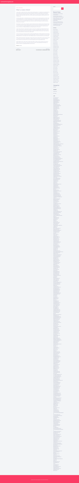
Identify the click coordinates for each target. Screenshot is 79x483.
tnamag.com (55, 350)
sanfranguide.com (55, 247)
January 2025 (55, 44)
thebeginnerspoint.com (56, 245)
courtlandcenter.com (56, 331)
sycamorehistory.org (56, 410)
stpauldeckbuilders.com (56, 387)
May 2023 (54, 69)
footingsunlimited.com (56, 388)
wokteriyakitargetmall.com (57, 207)
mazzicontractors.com (56, 419)
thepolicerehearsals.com (56, 252)
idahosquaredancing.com (56, 179)
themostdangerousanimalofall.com (58, 251)
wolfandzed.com (55, 405)
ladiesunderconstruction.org (57, 154)
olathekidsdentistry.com (56, 193)
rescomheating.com (56, 464)
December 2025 (55, 33)
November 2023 (55, 61)
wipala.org (54, 233)
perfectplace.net (55, 224)
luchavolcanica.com (56, 324)
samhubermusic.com (56, 469)
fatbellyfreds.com (55, 423)
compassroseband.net (56, 347)
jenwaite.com (55, 449)
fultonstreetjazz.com (56, 147)
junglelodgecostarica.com (56, 302)
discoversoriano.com (56, 244)
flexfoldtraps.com (55, 381)
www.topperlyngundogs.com (57, 376)
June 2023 (54, 68)
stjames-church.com (56, 279)
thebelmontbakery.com (56, 118)
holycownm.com (55, 325)
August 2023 (55, 65)
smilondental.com (55, 200)
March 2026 (55, 29)
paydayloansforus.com (56, 117)
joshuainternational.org (56, 371)
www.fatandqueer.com (56, 384)
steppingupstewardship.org (57, 400)
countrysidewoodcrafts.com (57, 120)
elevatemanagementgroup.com (57, 450)
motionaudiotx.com (56, 462)
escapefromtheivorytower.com (57, 165)
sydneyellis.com (55, 209)
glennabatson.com (55, 258)
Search (54, 6)
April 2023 (54, 71)
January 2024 (55, 58)
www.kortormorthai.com (56, 383)
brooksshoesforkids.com (56, 351)
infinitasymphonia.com (56, 271)
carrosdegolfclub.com (56, 160)
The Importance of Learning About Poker (43, 49)
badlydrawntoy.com (56, 366)
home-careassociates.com (56, 228)
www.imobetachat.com (56, 364)
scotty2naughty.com (56, 280)
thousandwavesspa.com (56, 330)
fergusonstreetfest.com (56, 437)
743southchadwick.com (56, 166)
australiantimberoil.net (56, 156)
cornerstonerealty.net (56, 411)
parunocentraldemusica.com (57, 428)
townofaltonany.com (56, 312)
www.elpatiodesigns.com (56, 424)
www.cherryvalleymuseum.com (57, 151)
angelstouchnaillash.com (56, 198)
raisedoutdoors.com (56, 174)
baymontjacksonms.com (56, 311)
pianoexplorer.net (55, 416)
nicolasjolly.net (55, 270)
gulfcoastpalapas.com (56, 355)
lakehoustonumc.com (56, 367)
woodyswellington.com (56, 422)
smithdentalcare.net (56, 467)
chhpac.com (54, 460)
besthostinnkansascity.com (57, 466)
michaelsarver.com (55, 204)
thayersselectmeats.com (56, 352)
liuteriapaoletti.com (56, 315)
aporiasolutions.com (56, 353)
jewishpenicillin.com (56, 213)
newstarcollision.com (56, 201)
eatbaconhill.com (55, 113)
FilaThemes (46, 479)
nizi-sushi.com (55, 295)
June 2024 (54, 51)
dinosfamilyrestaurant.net (56, 157)
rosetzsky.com (55, 276)
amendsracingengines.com (56, 382)
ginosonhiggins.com (56, 307)
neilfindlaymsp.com (56, 332)
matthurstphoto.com (56, 439)
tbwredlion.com (55, 433)
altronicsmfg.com (55, 112)
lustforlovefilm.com (56, 269)
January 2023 (55, 75)
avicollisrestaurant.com (56, 333)
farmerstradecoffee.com (56, 361)
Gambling (20, 45)
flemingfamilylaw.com (56, 453)
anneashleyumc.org (56, 385)
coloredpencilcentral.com (56, 171)
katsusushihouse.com (56, 273)
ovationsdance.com (56, 218)
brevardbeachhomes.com (56, 164)
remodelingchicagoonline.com (57, 397)
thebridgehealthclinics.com (57, 356)
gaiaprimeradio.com (56, 297)
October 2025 (55, 36)
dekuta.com (54, 406)
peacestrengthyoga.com (56, 379)
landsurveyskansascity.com (57, 386)
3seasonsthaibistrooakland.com (57, 225)
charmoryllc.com (55, 248)
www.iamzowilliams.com (56, 414)
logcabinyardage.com (56, 362)
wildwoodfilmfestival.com (57, 144)
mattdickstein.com (55, 365)
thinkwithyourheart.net (56, 175)
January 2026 (55, 32)
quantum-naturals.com (56, 435)
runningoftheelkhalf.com (56, 377)
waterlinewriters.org (56, 357)
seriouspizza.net (55, 346)
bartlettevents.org (55, 148)
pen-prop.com (55, 373)
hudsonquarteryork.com (56, 425)
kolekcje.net (55, 220)
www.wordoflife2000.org (56, 178)
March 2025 (55, 43)
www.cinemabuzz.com (56, 407)
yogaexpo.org (55, 227)
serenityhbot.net (55, 370)
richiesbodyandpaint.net (56, 100)
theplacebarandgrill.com (56, 335)
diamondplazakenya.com (56, 432)
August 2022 (55, 82)
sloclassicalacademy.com (56, 256)
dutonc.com (55, 299)
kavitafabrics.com (55, 323)
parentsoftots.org (55, 359)
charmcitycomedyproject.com (57, 282)
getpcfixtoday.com (55, 129)
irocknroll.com (55, 177)
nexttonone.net (55, 369)
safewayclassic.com (56, 119)
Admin (22, 7)
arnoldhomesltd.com (56, 170)
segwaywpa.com (55, 354)
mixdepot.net (55, 408)
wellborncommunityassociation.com (58, 143)
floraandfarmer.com (56, 162)
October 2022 (55, 79)
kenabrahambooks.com (56, 266)
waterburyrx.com (55, 336)
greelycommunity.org (56, 274)
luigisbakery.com (55, 403)
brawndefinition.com (56, 261)
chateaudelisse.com (56, 142)
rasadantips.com (55, 110)
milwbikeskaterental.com (56, 310)
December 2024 (55, 46)
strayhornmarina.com (56, 259)
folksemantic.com (55, 181)
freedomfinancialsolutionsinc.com (58, 380)
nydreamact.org (55, 126)
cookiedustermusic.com (56, 321)
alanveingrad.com (55, 306)
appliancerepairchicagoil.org (57, 121)
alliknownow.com (55, 253)
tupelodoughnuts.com (56, 192)
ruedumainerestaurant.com (57, 275)
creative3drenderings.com (56, 360)
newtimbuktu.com (55, 111)
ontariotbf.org (55, 122)
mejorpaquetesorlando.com (57, 195)
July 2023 (54, 67)
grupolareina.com (55, 150)
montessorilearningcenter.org (57, 436)
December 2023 (55, 60)
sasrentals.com (55, 202)
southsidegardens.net (56, 417)
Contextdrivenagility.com (7, 1)
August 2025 (55, 39)
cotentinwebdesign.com (56, 152)
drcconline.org (55, 334)
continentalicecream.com (56, 262)
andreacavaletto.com (56, 229)
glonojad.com (55, 277)
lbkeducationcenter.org (56, 222)
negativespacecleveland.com (57, 314)
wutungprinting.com (56, 308)
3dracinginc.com (55, 249)
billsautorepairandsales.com (57, 434)
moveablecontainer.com (56, 149)
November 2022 (55, 78)
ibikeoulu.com (55, 285)
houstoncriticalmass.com (56, 250)
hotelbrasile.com (55, 146)
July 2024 (54, 50)
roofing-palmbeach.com (56, 168)
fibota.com (54, 426)
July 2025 (54, 40)
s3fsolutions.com (55, 163)
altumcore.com (55, 348)
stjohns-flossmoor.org (56, 319)
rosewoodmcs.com (55, 409)
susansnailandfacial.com (56, 372)
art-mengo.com (55, 296)
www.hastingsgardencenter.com (57, 415)
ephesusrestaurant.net (56, 421)
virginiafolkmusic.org (56, 217)
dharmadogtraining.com (56, 461)
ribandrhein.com (55, 219)
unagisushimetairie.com (56, 127)
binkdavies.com (55, 264)
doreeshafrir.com (55, 281)
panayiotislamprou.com (56, 140)
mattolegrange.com (56, 301)
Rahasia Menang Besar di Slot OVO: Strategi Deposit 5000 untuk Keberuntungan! (58, 19)
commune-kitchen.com (56, 267)
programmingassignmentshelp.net (58, 114)
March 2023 (55, 72)
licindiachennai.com (56, 101)
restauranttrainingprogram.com (57, 211)
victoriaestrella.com (56, 329)
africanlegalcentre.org (56, 272)
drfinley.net (54, 452)
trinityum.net (55, 418)
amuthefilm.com (55, 268)
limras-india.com (55, 98)
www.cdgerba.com (55, 427)
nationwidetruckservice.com (57, 326)
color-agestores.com (56, 232)
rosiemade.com (55, 191)
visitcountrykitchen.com (56, 304)
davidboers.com (55, 363)
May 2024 (54, 53)
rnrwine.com (55, 454)
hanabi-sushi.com (55, 404)
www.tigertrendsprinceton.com (57, 374)
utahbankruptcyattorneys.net (57, 176)
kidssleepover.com (55, 115)
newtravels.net (55, 116)
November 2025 (55, 35)
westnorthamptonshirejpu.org (57, 145)
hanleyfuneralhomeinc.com (57, 194)
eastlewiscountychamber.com (57, 254)
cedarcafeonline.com (56, 106)
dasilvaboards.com (55, 257)
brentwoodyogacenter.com (57, 398)
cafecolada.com (55, 243)
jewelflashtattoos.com (56, 128)
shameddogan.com (55, 358)
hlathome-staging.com (56, 206)
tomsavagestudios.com (56, 214)
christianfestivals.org (56, 303)
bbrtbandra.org (55, 130)
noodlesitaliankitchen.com (57, 125)
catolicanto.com (55, 221)
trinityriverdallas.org (56, 223)
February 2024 (55, 57)
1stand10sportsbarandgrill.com (57, 196)
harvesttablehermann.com (57, 159)
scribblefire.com (55, 226)
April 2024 (54, 54)
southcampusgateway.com (57, 141)
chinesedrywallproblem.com (57, 317)
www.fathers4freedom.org (57, 375)
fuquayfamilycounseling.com (57, 456)
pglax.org (54, 313)
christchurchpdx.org (56, 265)
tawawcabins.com (55, 180)
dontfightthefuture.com (56, 169)
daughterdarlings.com (56, 102)
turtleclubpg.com (55, 327)
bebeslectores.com (56, 155)
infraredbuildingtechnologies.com (57, 158)
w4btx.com (54, 197)
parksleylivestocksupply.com (57, 230)
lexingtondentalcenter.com (57, 208)
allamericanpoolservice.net (57, 212)
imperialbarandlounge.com (57, 173)
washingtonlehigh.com (56, 402)
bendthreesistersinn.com (56, 318)
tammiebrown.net (55, 298)
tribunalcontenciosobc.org (56, 255)
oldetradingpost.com (56, 153)
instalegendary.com (56, 123)
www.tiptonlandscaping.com (57, 399)
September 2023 (55, 64)
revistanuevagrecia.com (56, 278)
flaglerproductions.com (56, 260)
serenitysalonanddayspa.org (57, 105)
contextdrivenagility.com (56, 284)
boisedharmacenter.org (56, 231)
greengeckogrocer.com (56, 205)
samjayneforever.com (56, 438)
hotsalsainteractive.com (56, 104)
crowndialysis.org (55, 210)
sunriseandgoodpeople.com (57, 316)
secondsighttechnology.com (57, 203)
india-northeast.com (56, 167)
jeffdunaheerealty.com (56, 378)
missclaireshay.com (56, 97)
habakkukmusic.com (56, 368)
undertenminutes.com (56, 108)
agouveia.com (55, 457)
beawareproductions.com (56, 283)
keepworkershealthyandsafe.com (57, 124)
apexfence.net (55, 470)
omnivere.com (55, 109)
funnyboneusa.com (55, 320)
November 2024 (55, 47)
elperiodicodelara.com (56, 99)
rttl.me (54, 463)
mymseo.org (55, 459)
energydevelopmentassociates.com (58, 161)
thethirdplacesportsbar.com (57, 420)
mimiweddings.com (55, 465)
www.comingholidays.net (56, 246)
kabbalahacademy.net (56, 199)
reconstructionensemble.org (57, 322)
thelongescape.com (56, 300)
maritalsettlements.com (56, 309)
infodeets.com (55, 103)
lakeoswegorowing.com (56, 455)
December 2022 (55, 76)
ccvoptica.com (55, 401)
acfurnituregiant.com (56, 107)
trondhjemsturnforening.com (57, 431)
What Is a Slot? (18, 49)
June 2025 (54, 42)
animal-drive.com (55, 349)
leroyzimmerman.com (56, 451)
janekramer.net (55, 294)
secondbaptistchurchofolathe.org (58, 458)
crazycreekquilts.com (56, 263)
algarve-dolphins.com (56, 305)
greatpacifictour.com (56, 328)
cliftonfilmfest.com (56, 172)
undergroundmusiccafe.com (57, 468)
